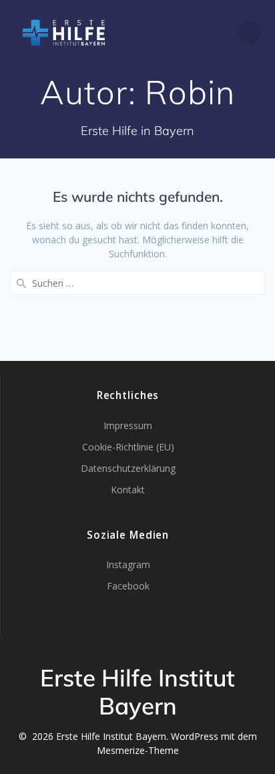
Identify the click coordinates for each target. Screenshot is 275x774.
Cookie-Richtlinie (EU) (128, 446)
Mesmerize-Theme (138, 750)
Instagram (128, 564)
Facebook (128, 585)
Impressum (127, 425)
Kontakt (128, 489)
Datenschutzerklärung (128, 468)
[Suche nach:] (137, 283)
